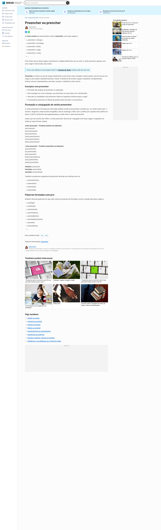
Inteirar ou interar (34, 325)
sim (42, 235)
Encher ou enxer (33, 318)
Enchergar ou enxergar (36, 335)
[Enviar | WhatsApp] (29, 32)
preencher (44, 242)
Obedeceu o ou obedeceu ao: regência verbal (44, 341)
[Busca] (67, 2)
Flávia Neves (32, 247)
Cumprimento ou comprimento (39, 331)
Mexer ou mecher (34, 328)
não (47, 235)
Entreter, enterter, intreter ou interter (41, 338)
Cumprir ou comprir (35, 321)
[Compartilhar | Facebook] (26, 32)
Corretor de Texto (64, 70)
